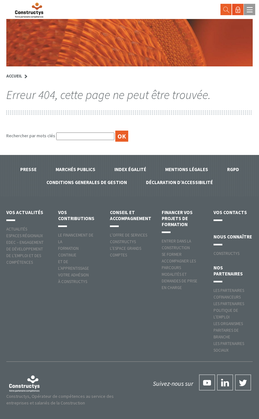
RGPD (233, 169)
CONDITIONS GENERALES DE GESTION (86, 182)
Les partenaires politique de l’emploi (229, 310)
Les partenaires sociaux (229, 347)
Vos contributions (76, 215)
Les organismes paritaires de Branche (228, 330)
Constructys (226, 253)
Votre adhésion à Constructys (73, 278)
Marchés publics (75, 169)
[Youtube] (207, 382)
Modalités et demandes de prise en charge (179, 281)
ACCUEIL (14, 76)
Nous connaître (233, 237)
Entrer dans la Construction (176, 244)
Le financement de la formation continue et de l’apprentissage (75, 251)
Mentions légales (186, 169)
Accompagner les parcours (179, 264)
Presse (28, 169)
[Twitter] (243, 382)
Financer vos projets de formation (177, 218)
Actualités (16, 229)
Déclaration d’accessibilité (179, 182)
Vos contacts (230, 212)
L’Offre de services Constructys (128, 238)
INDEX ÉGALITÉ (130, 169)
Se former (172, 254)
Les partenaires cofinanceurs (229, 294)
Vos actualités (24, 212)
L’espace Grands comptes (125, 252)
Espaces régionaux (24, 235)
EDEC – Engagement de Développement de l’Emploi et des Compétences (25, 252)
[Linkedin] (225, 382)
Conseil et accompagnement (130, 215)
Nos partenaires (228, 271)
